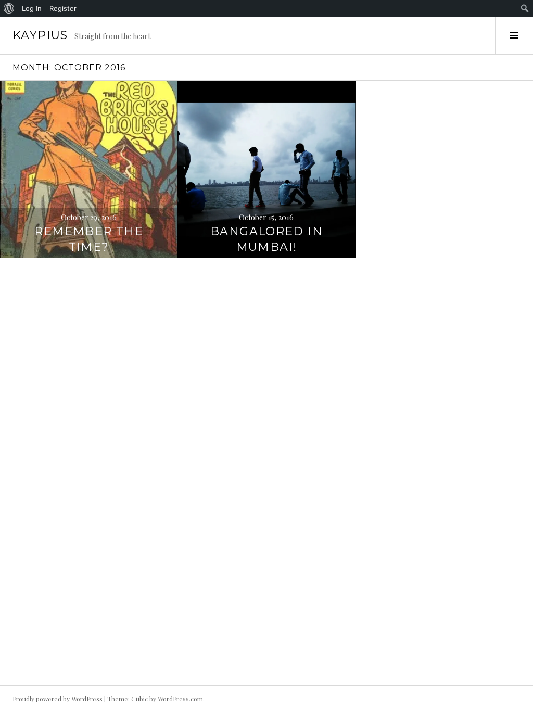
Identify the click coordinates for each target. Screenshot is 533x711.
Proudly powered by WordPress (57, 698)
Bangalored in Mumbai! (266, 239)
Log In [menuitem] (32, 8)
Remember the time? (88, 239)
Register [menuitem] (63, 8)
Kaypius (40, 35)
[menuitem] (9, 8)
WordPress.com (180, 698)
